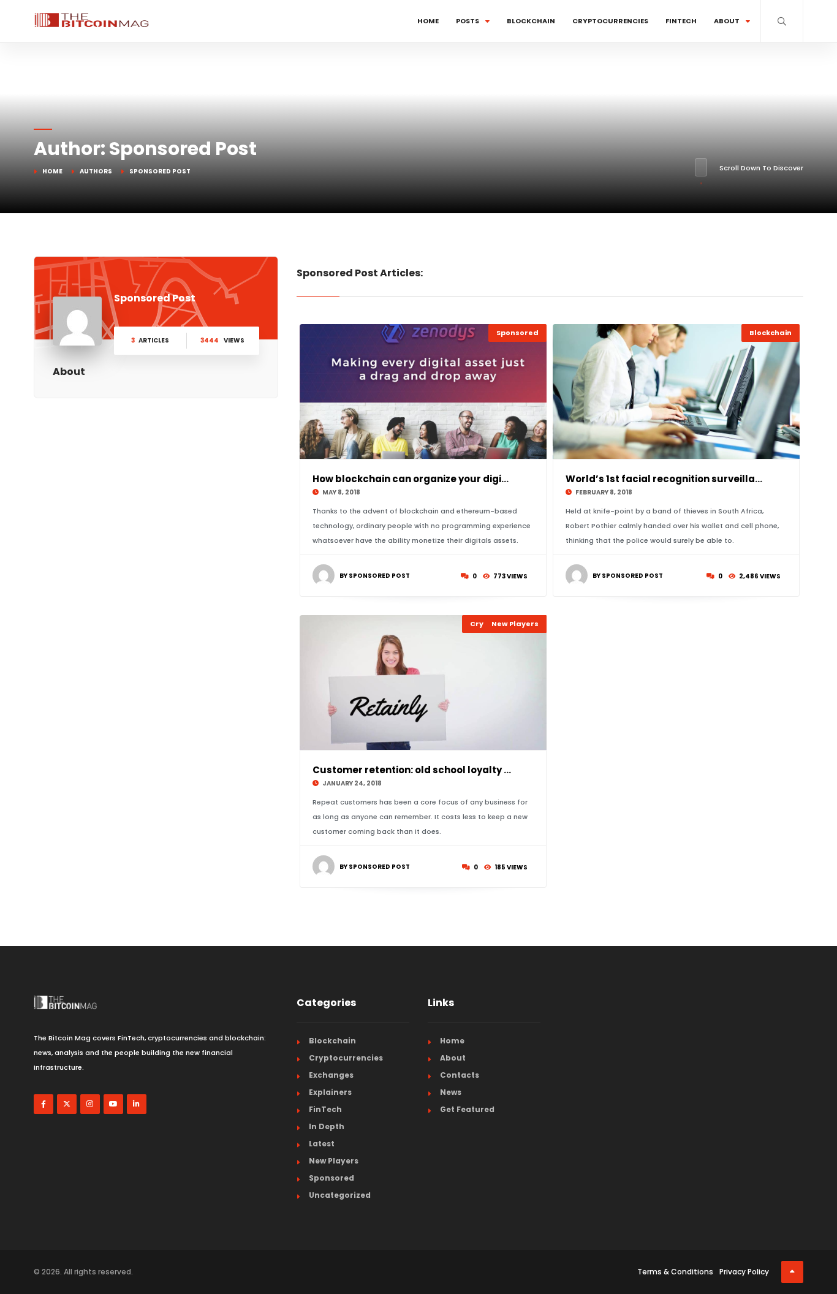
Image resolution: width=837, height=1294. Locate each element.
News (450, 1092)
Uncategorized (340, 1195)
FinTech (681, 21)
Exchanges (331, 1075)
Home (428, 21)
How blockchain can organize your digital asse (426, 478)
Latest (322, 1143)
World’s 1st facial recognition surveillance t (672, 478)
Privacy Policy (744, 1271)
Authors (96, 171)
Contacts (459, 1075)
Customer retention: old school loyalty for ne (422, 769)
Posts (467, 21)
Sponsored (517, 333)
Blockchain (531, 21)
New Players (515, 624)
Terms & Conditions (675, 1271)
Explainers (330, 1092)
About (727, 21)
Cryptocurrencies (610, 21)
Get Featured (467, 1109)
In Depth (326, 1126)
